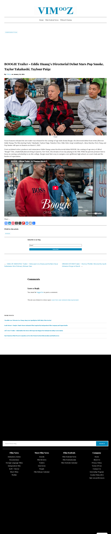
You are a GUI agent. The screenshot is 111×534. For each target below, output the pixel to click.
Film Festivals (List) (69, 460)
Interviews (41, 466)
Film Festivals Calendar (69, 463)
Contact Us (97, 469)
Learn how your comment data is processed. (65, 300)
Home (41, 20)
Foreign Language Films (14, 463)
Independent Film (11, 32)
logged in (40, 292)
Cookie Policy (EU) (96, 475)
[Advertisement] (55, 48)
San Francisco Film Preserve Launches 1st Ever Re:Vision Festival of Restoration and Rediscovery (31, 336)
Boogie (7, 233)
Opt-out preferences (96, 478)
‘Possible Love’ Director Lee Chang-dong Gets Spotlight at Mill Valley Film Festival (27, 320)
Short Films (14, 472)
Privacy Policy (97, 463)
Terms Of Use (97, 466)
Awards (41, 457)
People (41, 469)
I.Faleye (9, 74)
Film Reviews (41, 460)
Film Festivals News (69, 457)
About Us (97, 460)
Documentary (14, 460)
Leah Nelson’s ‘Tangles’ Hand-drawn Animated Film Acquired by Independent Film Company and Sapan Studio (36, 325)
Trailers (41, 463)
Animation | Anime (14, 457)
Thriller (14, 475)
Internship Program (97, 472)
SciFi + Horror (14, 469)
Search (102, 443)
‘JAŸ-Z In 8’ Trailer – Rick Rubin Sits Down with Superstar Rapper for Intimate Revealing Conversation (33, 330)
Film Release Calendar (42, 472)
